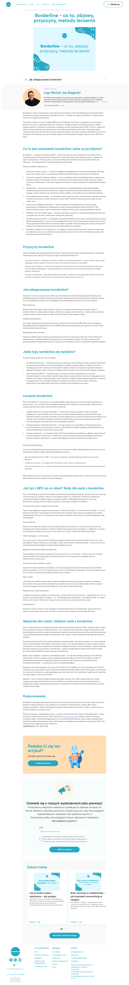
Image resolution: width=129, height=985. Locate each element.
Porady (31, 4)
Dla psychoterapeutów (59, 4)
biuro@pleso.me (77, 952)
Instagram (74, 961)
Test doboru (56, 952)
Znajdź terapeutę (21, 4)
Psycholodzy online (59, 955)
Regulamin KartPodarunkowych (39, 962)
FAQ (35, 952)
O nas (38, 4)
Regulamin (38, 958)
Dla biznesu (45, 4)
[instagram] (15, 960)
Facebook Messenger (79, 958)
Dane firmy (75, 955)
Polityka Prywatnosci (41, 955)
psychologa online (71, 716)
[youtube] (19, 960)
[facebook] (11, 960)
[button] (64, 79)
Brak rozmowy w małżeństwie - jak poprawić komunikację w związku (88, 896)
